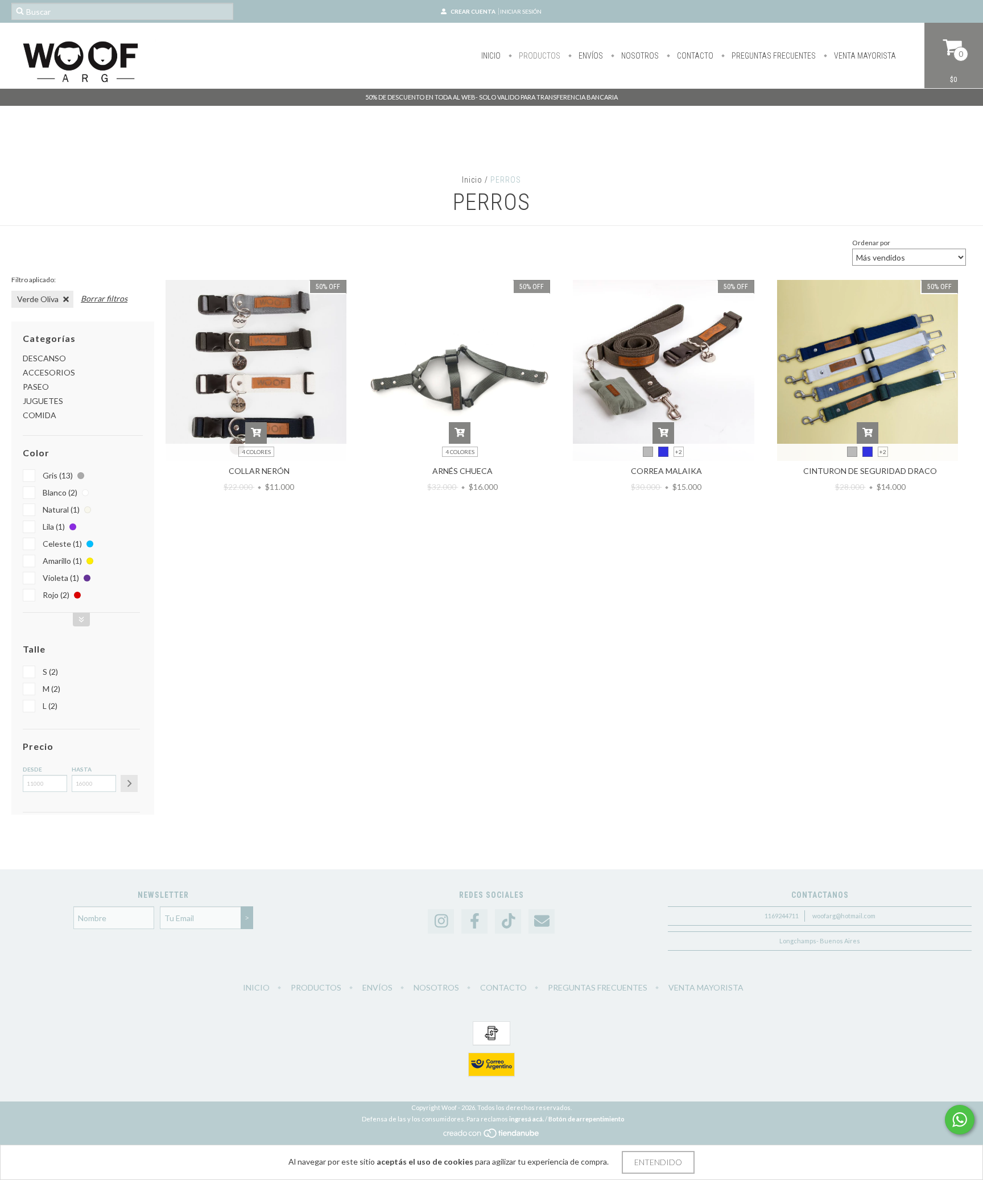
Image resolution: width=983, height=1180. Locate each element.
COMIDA (39, 415)
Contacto (694, 55)
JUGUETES (43, 401)
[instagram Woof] (441, 921)
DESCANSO (44, 358)
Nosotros (639, 55)
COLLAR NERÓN (259, 471)
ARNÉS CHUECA (462, 471)
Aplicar (129, 783)
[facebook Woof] (474, 921)
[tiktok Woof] (508, 921)
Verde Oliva (38, 299)
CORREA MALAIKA (666, 471)
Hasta (82, 769)
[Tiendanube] (492, 1136)
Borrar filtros (104, 298)
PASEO (36, 386)
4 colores (256, 451)
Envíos (590, 55)
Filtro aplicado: (33, 279)
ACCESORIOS (49, 372)
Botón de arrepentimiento (586, 1119)
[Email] (541, 921)
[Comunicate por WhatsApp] (959, 1119)
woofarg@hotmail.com (843, 915)
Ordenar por (871, 242)
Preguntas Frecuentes (773, 55)
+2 (678, 451)
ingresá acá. (526, 1119)
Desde (32, 769)
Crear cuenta (473, 11)
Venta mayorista (864, 55)
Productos (538, 55)
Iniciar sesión (521, 11)
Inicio (491, 55)
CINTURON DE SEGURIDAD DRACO (870, 471)
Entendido (658, 1162)
